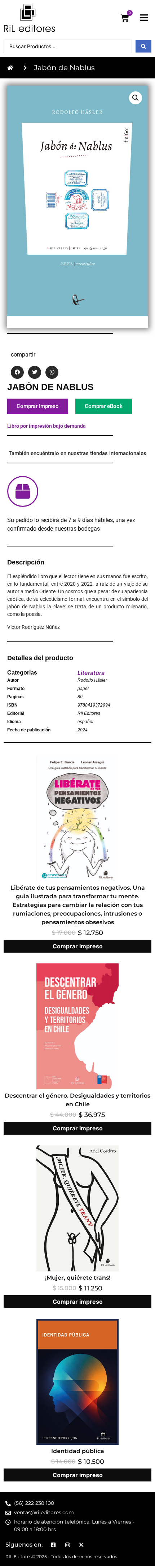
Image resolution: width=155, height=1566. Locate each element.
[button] (135, 97)
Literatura (91, 672)
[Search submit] (143, 46)
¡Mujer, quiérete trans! (77, 1277)
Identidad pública (77, 1451)
